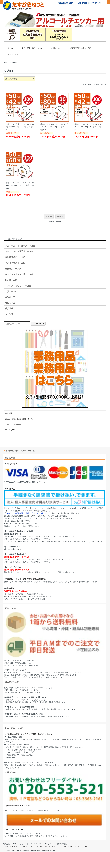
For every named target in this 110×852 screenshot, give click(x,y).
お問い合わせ (56, 48)
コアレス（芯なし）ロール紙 (18, 286)
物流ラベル (10, 303)
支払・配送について (27, 846)
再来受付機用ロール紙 (15, 263)
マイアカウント (11, 430)
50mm (14, 63)
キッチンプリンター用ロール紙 (19, 274)
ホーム (10, 48)
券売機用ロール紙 (13, 268)
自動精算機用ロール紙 (15, 257)
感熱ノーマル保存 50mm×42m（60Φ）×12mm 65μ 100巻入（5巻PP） (88, 127)
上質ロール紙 (11, 291)
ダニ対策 (9, 314)
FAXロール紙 (11, 280)
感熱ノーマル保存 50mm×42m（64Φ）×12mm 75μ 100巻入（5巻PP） (20, 127)
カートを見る (13, 54)
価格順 (96, 85)
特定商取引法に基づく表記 (80, 48)
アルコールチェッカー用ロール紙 (20, 246)
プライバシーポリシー (67, 846)
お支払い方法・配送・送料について (19, 419)
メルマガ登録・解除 (13, 424)
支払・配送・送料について (32, 48)
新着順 (103, 85)
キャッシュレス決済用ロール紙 (19, 251)
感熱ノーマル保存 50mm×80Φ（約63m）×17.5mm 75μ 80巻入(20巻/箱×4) (54, 127)
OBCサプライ (11, 297)
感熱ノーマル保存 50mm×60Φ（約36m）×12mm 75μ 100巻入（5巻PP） (20, 185)
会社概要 (8, 413)
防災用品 (9, 308)
